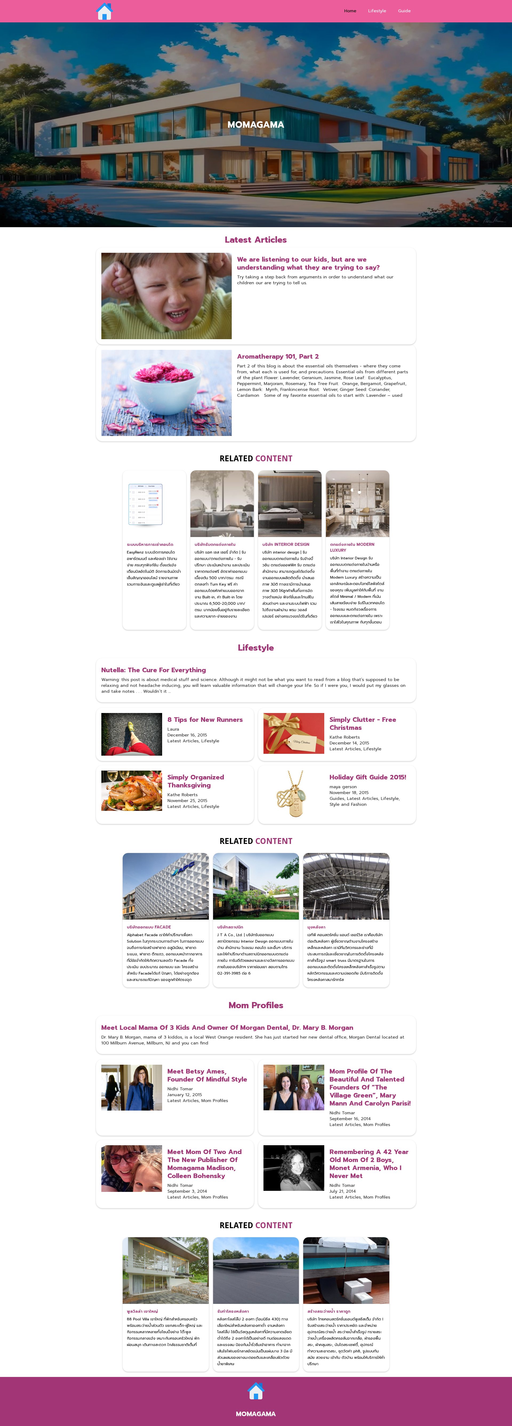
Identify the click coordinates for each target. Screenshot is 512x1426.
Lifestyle (377, 11)
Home (350, 11)
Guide (404, 11)
